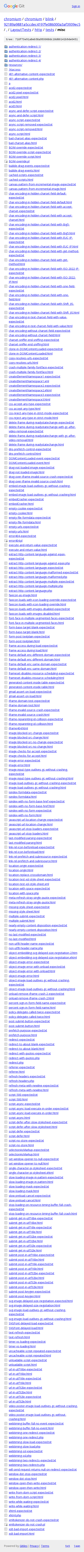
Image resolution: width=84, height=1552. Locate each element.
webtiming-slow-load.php (24, 1446)
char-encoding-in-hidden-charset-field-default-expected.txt (38, 196)
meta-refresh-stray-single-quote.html (32, 902)
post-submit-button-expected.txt (29, 1021)
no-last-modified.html (22, 939)
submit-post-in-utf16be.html (26, 1259)
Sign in (76, 6)
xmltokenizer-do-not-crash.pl (27, 1524)
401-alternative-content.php (26, 78)
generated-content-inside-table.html (31, 687)
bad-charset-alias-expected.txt (28, 138)
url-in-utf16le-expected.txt (25, 1378)
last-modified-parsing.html (25, 843)
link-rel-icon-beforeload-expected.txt (32, 847)
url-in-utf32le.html (20, 1401)
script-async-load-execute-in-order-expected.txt (39, 1108)
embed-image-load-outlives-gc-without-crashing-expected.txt (40, 488)
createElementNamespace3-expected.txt (34, 395)
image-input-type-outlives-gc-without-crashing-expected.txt (38, 772)
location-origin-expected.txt (26, 866)
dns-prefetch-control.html (25, 453)
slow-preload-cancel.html (24, 1200)
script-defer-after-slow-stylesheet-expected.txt (38, 1122)
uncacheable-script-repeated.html (30, 1355)
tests (50, 29)
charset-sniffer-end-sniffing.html (29, 344)
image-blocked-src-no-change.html (31, 746)
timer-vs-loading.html (22, 1346)
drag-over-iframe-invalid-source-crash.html (36, 481)
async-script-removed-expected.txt (31, 124)
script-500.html (18, 1099)
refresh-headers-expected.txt (27, 1076)
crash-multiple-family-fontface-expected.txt (36, 367)
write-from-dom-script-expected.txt (31, 1492)
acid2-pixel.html (18, 97)
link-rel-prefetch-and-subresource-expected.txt (38, 856)
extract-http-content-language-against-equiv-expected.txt (37, 556)
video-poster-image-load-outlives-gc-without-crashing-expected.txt (43, 1408)
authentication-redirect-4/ (25, 60)
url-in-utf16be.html (20, 1374)
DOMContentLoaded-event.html (29, 463)
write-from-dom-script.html (26, 1497)
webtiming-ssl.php (20, 1455)
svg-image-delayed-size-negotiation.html (34, 1305)
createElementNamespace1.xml (29, 381)
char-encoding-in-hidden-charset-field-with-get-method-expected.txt (44, 253)
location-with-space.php (24, 893)
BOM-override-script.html (25, 156)
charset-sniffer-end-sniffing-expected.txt (34, 340)
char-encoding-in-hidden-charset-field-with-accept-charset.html (40, 218)
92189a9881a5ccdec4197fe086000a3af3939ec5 (42, 24)
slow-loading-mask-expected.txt (29, 1186)
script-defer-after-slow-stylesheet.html (33, 1127)
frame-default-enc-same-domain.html (32, 668)
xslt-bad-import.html (21, 1533)
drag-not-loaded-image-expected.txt (32, 467)
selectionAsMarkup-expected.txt (29, 1150)
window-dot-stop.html (23, 1478)
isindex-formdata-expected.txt (28, 792)
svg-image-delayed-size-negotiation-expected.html (41, 1301)
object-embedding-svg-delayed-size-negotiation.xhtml (43, 957)
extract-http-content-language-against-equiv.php (39, 563)
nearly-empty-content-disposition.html (33, 930)
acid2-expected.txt (20, 88)
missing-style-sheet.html (24, 911)
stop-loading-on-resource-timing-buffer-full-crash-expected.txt (40, 1207)
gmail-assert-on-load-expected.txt (30, 691)
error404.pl (15, 540)
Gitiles (23, 1546)
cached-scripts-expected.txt (26, 175)
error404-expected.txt (22, 536)
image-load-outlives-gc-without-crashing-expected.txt (42, 783)
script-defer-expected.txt (24, 1131)
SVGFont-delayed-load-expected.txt (31, 1323)
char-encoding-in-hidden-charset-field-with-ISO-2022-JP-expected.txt (44, 271)
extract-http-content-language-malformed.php (38, 577)
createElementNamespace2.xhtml (30, 390)
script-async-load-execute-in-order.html (33, 1113)
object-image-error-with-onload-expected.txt (37, 966)
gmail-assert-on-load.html (25, 696)
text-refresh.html (19, 1337)
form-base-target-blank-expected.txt (32, 627)
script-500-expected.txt (23, 1095)
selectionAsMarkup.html (24, 1154)
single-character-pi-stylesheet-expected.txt (35, 1168)
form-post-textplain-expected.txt (29, 636)
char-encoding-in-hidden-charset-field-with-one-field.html (39, 297)
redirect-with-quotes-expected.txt (30, 1053)
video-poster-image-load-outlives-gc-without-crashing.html (37, 1417)
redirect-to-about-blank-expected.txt (32, 1044)
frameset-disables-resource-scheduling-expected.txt (41, 673)
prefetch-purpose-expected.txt (28, 1030)
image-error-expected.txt (24, 760)
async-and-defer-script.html (26, 115)
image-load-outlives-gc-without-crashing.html (37, 787)
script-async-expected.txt (24, 1104)
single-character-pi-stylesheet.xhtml (31, 1172)
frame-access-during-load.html (28, 650)
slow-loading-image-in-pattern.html (31, 1182)
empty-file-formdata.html (25, 522)
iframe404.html (18, 728)
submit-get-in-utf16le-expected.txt (30, 1227)
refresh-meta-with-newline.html (28, 1090)
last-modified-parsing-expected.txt (30, 838)
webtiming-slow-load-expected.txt (30, 1442)
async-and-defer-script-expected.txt (31, 111)
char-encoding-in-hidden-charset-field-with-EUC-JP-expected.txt (41, 240)
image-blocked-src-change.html (28, 737)
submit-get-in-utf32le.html (25, 1250)
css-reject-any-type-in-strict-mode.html (33, 418)
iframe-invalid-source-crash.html (29, 714)
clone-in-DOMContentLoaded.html (31, 353)
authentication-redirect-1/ (25, 46)
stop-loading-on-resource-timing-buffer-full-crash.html (43, 1213)
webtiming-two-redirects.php (27, 1465)
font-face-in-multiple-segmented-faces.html (36, 623)
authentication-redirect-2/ (25, 51)
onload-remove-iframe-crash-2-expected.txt (36, 994)
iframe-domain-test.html (24, 705)
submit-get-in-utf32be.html (26, 1241)
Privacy (34, 1546)
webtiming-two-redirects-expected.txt (32, 1460)
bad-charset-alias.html (23, 143)
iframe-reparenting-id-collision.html (31, 724)
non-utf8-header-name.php (26, 948)
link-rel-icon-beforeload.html (26, 852)
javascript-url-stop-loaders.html (28, 833)
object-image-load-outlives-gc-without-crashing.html (42, 989)
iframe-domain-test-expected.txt (29, 701)
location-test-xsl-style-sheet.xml (29, 884)
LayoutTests (20, 29)
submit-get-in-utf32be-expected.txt (31, 1236)
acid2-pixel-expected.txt (23, 92)
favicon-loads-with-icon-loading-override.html (37, 604)
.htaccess (15, 69)
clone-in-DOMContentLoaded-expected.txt (36, 349)
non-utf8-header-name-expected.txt (31, 943)
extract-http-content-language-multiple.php (36, 586)
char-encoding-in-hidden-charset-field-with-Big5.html (42, 233)
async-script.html (19, 134)
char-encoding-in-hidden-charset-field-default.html (40, 202)
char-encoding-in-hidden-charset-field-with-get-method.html (38, 262)
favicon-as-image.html (23, 595)
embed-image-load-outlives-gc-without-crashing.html (42, 494)
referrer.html (17, 1072)
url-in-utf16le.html (20, 1383)
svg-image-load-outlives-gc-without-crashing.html (40, 1319)
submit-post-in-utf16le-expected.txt (31, 1264)
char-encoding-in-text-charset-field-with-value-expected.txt (38, 319)
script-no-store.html (21, 1145)
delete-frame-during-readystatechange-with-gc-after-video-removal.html (42, 438)
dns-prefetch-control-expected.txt (30, 449)
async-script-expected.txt (24, 120)
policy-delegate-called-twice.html (29, 1017)
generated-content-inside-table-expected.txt (36, 682)
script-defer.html (19, 1136)
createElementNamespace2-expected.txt (34, 385)
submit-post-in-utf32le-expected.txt (31, 1282)
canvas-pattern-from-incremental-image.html (37, 189)
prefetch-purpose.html (23, 1035)
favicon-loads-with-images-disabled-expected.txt (39, 609)
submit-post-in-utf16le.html (26, 1269)
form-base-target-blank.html (27, 632)
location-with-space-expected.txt (29, 888)
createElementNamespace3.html (29, 399)
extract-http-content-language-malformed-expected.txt (43, 572)
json (77, 1546)
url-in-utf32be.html (20, 1392)
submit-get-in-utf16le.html (25, 1232)
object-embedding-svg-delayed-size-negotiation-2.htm (43, 953)
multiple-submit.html (22, 920)
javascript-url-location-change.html (31, 824)
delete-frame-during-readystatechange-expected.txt (41, 422)
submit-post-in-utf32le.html (26, 1287)
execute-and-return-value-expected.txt (33, 545)
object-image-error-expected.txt (29, 962)
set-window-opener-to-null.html (29, 1163)
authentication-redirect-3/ (25, 55)
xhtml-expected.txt (20, 1511)
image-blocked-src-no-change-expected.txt (36, 742)
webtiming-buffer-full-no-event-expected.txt (36, 1423)
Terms (45, 1546)
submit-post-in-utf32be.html (26, 1278)
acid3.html (15, 106)
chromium (12, 19)
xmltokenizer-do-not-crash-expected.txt (34, 1520)
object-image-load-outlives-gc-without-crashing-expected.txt (39, 982)
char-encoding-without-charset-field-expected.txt (39, 331)
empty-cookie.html (20, 513)
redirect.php (16, 1062)
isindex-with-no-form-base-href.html (32, 806)
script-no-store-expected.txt (26, 1140)
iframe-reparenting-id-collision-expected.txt (36, 719)
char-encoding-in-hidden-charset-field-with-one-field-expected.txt (42, 288)
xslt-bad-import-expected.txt (27, 1529)
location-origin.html (21, 870)
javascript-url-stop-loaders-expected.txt (33, 829)
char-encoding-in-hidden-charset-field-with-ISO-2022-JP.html (42, 280)
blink (49, 19)
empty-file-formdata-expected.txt (30, 517)
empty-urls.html (19, 531)
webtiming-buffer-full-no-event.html (31, 1428)
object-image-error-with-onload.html (32, 971)
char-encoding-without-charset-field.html (34, 335)
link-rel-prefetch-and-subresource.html (33, 861)
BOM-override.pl (19, 161)
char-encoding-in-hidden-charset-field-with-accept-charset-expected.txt (40, 209)
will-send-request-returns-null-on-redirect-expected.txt (43, 1469)
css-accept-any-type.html (24, 408)
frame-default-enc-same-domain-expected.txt (38, 664)
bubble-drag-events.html (24, 170)
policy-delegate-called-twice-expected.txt (34, 1012)
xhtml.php (15, 1515)
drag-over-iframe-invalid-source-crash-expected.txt (41, 476)
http (38, 29)
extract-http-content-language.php (30, 591)
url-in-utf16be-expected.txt (25, 1369)
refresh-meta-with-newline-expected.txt (34, 1085)
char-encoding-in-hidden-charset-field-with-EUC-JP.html (43, 246)
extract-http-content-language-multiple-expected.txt (41, 581)
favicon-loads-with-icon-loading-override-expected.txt (42, 600)
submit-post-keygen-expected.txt (29, 1291)
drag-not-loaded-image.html (26, 472)
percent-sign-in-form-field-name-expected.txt (37, 1003)
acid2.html (15, 101)
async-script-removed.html (25, 129)
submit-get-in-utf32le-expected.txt (30, 1246)
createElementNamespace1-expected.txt (34, 376)
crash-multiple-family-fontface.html (31, 372)
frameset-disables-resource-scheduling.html (36, 678)
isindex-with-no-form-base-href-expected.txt (37, 801)
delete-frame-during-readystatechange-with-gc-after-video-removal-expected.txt (42, 429)
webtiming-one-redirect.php (26, 1437)
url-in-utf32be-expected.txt (25, 1387)
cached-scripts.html (21, 179)
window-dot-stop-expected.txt (28, 1474)
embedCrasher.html (21, 504)
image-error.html (19, 765)
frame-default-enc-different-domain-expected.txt (39, 655)
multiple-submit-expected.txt (27, 916)
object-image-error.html (24, 976)
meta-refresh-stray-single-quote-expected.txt (37, 897)
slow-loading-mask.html (24, 1191)
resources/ (15, 65)
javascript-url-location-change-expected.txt (36, 820)
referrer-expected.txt (22, 1067)
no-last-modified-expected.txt (27, 934)
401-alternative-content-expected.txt (32, 74)
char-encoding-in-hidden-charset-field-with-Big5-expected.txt (39, 227)
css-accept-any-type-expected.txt (30, 404)
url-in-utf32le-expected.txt (25, 1397)
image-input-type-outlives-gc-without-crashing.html (41, 778)
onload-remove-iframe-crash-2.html (31, 998)
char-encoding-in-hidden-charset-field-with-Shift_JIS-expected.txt (41, 306)
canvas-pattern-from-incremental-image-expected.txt (42, 184)
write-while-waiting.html (24, 1506)
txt (67, 1546)
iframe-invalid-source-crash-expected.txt (34, 710)
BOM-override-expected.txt (26, 147)
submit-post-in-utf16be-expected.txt (31, 1255)
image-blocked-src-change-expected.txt (34, 733)
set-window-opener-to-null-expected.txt (34, 1159)
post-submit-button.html (24, 1026)
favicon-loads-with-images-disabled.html (34, 613)
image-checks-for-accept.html (27, 756)
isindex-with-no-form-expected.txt (30, 810)
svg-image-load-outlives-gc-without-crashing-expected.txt (37, 1312)
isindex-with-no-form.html (25, 815)
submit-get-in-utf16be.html (26, 1223)
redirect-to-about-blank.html (26, 1049)
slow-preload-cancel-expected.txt (30, 1195)
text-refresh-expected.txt (24, 1332)
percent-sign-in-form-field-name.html (32, 1007)
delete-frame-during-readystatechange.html (36, 444)
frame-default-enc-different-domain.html (34, 659)
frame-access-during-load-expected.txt (33, 645)
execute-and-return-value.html (28, 550)
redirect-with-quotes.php (24, 1058)
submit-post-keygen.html (24, 1296)
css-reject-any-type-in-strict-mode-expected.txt (38, 413)
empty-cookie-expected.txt (26, 508)
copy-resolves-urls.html (23, 362)
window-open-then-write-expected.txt (32, 1483)
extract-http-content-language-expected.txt (36, 568)
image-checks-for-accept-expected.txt (33, 751)
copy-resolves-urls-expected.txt (28, 358)
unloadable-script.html (23, 1364)
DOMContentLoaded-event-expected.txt (34, 458)
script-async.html (19, 1118)
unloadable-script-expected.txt (28, 1360)
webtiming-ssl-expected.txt (26, 1451)
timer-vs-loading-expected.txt (27, 1341)
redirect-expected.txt (22, 1039)
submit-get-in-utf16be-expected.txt (31, 1218)
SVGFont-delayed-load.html (26, 1328)
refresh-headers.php (21, 1081)
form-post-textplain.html (24, 641)
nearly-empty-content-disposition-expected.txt (38, 925)
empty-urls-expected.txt (24, 527)
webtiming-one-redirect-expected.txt (32, 1432)
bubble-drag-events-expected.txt (29, 166)
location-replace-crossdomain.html (31, 875)
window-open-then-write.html (27, 1488)
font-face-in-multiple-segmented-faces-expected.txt (41, 618)
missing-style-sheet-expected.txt (29, 907)
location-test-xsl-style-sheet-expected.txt (34, 879)
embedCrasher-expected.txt (26, 499)
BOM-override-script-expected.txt (30, 152)
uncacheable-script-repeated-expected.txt (35, 1351)
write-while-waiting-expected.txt (29, 1501)
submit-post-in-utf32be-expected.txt (31, 1273)
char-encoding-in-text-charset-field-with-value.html (40, 326)
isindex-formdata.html (23, 797)
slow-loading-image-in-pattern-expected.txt (36, 1177)
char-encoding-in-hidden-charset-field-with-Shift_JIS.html (44, 312)
